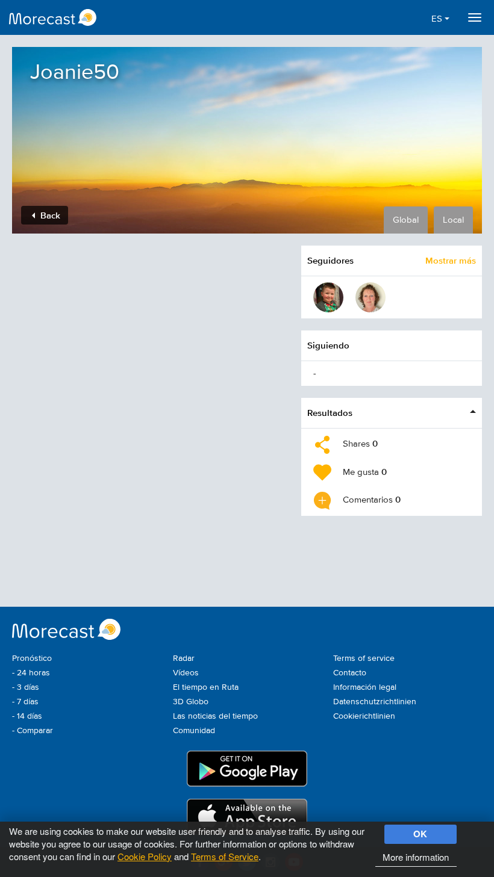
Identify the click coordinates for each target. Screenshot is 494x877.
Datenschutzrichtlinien (374, 702)
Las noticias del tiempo (215, 716)
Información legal (364, 687)
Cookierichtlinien (364, 716)
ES (438, 18)
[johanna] (370, 297)
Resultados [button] (329, 413)
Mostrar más (450, 260)
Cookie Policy (144, 856)
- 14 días (27, 716)
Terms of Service (224, 856)
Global (406, 220)
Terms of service (364, 658)
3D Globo (190, 702)
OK (420, 833)
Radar (184, 658)
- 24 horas (31, 673)
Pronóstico (32, 658)
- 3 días (25, 687)
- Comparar (32, 731)
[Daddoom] (328, 297)
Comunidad (194, 731)
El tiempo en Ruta (206, 687)
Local (453, 220)
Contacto (349, 673)
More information (416, 857)
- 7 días (25, 702)
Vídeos (186, 673)
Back (49, 215)
